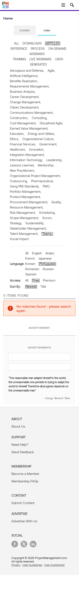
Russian (48, 269)
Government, (48, 144)
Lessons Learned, (22, 165)
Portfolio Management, (25, 191)
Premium (49, 280)
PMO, (46, 186)
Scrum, (47, 218)
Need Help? (19, 444)
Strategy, (16, 223)
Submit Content (22, 503)
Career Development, (24, 97)
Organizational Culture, (38, 139)
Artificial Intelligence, (24, 76)
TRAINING (19, 59)
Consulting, (39, 118)
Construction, (19, 118)
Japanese (45, 258)
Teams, (47, 234)
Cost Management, (23, 123)
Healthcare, (18, 149)
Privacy (15, 565)
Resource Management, (26, 207)
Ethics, (14, 139)
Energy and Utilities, (41, 134)
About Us (18, 426)
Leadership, (54, 160)
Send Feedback (22, 452)
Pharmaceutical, (42, 181)
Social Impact (19, 239)
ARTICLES (52, 43)
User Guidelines (32, 565)
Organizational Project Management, (35, 176)
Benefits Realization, (24, 81)
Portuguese (47, 264)
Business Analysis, (22, 91)
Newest (31, 286)
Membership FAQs (24, 481)
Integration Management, (27, 155)
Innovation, (36, 149)
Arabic (49, 253)
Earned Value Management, (29, 128)
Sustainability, (34, 223)
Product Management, (25, 197)
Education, (17, 134)
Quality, (56, 202)
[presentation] (24, 30)
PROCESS (38, 48)
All (27, 253)
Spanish (30, 274)
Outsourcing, (19, 181)
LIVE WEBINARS (40, 59)
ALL (16, 43)
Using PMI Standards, (24, 186)
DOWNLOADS (32, 43)
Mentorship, (46, 165)
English (37, 253)
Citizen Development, (24, 107)
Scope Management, (24, 218)
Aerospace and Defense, (27, 70)
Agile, (51, 70)
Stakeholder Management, (28, 228)
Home (8, 18)
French (30, 258)
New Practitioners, (22, 170)
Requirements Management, (29, 86)
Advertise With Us (24, 521)
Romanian (32, 269)
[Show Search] (71, 5)
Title (43, 286)
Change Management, (25, 102)
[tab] (25, 30)
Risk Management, (23, 212)
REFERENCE (19, 48)
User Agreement (54, 565)
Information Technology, (26, 160)
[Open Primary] (63, 5)
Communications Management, (31, 112)
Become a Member (25, 474)
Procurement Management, (29, 202)
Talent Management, (24, 234)
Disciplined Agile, (51, 123)
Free (36, 280)
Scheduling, (47, 212)
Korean (30, 264)
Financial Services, (23, 144)
